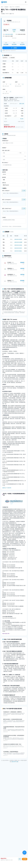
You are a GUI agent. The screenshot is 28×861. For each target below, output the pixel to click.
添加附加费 (12, 57)
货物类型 (4, 147)
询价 (20, 859)
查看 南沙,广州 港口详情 (6, 487)
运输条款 (4, 172)
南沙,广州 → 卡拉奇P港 (14, 6)
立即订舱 (24, 859)
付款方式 (4, 182)
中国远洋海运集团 (15, 622)
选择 (24, 190)
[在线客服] (24, 853)
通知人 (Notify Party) (7, 208)
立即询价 (15, 47)
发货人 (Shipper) (6, 190)
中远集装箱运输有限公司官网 (17, 625)
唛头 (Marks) (5, 162)
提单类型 (4, 177)
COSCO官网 (13, 626)
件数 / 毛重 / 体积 (6, 150)
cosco (3, 622)
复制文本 (5, 57)
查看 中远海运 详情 (5, 633)
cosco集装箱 (8, 626)
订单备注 (4, 217)
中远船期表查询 (8, 622)
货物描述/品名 (5, 140)
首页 (2, 6)
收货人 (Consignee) (6, 199)
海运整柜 (6, 6)
